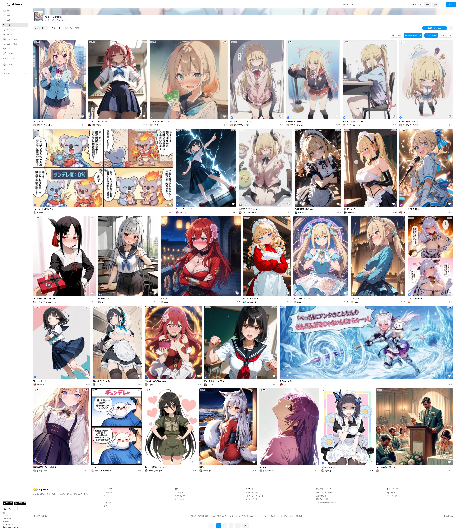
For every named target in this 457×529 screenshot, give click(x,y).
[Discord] (38, 516)
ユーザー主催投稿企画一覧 (326, 502)
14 (238, 525)
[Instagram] (42, 516)
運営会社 (298, 516)
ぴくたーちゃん (8, 516)
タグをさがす (180, 496)
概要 (4, 513)
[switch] (65, 28)
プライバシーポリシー (10, 524)
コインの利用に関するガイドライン (248, 516)
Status (291, 516)
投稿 (435, 4)
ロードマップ (392, 496)
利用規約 (6, 521)
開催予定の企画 (322, 499)
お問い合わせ (7, 518)
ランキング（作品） (252, 492)
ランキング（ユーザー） (254, 496)
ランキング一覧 (251, 499)
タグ (105, 506)
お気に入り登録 (434, 28)
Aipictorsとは (392, 492)
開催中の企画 (321, 496)
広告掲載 (284, 516)
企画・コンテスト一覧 (324, 492)
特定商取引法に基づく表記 (223, 516)
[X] (34, 516)
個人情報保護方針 (204, 516)
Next (246, 525)
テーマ (106, 499)
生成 (427, 4)
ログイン (450, 4)
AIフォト (107, 496)
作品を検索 (179, 492)
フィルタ (57, 28)
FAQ (265, 516)
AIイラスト (108, 492)
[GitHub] (46, 516)
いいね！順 (39, 28)
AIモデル (107, 502)
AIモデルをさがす (181, 499)
